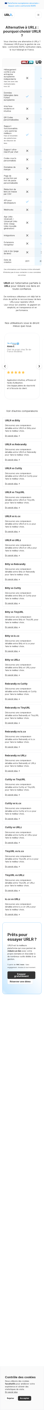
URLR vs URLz (13, 540)
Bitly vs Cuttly (13, 588)
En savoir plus (11, 436)
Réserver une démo (20, 981)
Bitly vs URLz (12, 660)
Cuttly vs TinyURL (15, 779)
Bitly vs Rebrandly (15, 564)
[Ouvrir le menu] (38, 14)
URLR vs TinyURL (15, 492)
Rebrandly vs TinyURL (17, 708)
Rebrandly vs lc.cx (15, 731)
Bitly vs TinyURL (14, 612)
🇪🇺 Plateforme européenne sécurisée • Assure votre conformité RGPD (22, 4)
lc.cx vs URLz (12, 899)
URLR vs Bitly (12, 420)
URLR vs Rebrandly (16, 444)
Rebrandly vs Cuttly (16, 684)
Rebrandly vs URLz (15, 755)
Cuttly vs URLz (13, 827)
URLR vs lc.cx (12, 516)
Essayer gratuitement (21, 975)
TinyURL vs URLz (14, 875)
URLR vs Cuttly (13, 468)
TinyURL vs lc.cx (14, 851)
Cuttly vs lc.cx (13, 803)
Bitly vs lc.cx (12, 636)
